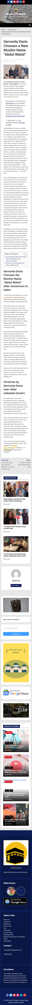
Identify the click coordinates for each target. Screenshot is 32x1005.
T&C (5, 928)
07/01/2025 (7, 559)
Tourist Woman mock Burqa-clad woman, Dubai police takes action (15, 555)
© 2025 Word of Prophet (11, 1000)
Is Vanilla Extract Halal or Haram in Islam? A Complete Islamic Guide (15, 795)
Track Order (7, 941)
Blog (11, 743)
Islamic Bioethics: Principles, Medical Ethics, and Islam (14, 747)
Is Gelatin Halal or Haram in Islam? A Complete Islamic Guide (16, 771)
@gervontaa (9, 103)
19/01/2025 (7, 531)
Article (7, 743)
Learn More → (16, 585)
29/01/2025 (7, 504)
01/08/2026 (9, 750)
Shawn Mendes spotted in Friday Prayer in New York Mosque (14, 500)
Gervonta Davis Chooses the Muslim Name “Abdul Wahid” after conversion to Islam (16, 259)
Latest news (22, 59)
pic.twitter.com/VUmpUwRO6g (15, 116)
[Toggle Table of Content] (25, 254)
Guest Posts (7, 926)
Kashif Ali (7, 59)
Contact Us (7, 922)
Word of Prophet (16, 14)
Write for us (7, 924)
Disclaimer (7, 930)
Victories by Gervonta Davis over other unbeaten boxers (15, 264)
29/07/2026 (9, 774)
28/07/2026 (9, 799)
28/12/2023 (14, 59)
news (8, 61)
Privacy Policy (8, 932)
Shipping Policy (9, 934)
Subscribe (16, 634)
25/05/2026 (9, 824)
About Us (6, 919)
